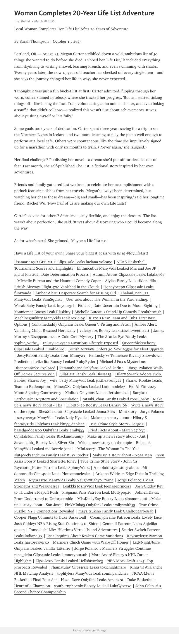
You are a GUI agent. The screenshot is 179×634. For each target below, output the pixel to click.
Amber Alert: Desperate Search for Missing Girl (75, 293)
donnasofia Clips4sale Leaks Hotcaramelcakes (52, 473)
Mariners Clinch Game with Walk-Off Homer (91, 542)
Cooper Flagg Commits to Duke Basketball (50, 517)
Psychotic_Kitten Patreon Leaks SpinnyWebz (52, 467)
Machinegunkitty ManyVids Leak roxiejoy (49, 318)
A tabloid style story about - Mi (120, 467)
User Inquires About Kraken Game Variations (84, 535)
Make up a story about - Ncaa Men (122, 455)
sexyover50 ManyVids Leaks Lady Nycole (52, 417)
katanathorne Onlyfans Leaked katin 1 (92, 368)
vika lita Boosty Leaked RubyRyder (65, 361)
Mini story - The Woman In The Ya (107, 448)
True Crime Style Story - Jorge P (116, 424)
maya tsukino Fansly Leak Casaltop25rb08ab (115, 511)
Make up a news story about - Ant (116, 436)
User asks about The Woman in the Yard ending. (107, 299)
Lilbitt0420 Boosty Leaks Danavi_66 (96, 405)
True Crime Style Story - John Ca (109, 461)
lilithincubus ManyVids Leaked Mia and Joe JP (116, 268)
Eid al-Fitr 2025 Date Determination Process (51, 274)
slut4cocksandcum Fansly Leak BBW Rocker (51, 455)
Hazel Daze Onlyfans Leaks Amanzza (92, 579)
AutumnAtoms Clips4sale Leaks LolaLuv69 (129, 274)
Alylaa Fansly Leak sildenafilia (130, 280)
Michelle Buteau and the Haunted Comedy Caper (59, 280)
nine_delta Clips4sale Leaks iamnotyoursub (50, 554)
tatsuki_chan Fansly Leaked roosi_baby (116, 399)
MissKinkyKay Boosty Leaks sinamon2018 (112, 498)
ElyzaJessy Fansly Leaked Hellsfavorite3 (69, 560)
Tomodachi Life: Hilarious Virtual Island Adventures (73, 529)
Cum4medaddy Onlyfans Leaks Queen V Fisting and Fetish (81, 324)
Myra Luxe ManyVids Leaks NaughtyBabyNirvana (71, 480)
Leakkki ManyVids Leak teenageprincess (97, 486)
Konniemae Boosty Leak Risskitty (42, 311)
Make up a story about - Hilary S (119, 417)
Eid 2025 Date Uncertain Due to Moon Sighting (118, 305)
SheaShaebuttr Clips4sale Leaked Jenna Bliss (77, 411)
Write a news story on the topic (105, 442)
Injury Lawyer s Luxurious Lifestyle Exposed (80, 343)
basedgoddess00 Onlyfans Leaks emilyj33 (49, 430)
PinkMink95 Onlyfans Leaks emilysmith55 (100, 504)
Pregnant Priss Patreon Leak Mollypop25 (96, 492)
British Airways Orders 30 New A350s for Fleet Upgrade (116, 349)
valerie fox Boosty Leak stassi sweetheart (114, 330)
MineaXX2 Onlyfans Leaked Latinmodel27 (89, 386)
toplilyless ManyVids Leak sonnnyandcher (92, 573)
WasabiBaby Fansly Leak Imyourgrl (44, 305)
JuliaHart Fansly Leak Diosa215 (85, 374)
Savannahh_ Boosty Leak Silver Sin (44, 442)
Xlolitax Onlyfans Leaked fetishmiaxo (97, 392)
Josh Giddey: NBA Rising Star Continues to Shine (56, 523)
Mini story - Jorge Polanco (141, 411)
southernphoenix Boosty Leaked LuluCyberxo (92, 585)
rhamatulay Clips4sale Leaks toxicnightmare (88, 567)
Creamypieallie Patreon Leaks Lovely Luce (126, 517)
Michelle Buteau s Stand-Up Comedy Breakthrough (118, 311)
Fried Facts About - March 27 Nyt (116, 430)
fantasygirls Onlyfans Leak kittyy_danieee (49, 424)
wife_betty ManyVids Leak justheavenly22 (85, 380)
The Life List (22, 21)
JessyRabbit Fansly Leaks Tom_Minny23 (51, 355)
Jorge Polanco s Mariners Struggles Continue (112, 548)
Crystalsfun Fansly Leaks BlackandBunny (48, 436)
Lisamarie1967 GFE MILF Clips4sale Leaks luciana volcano (63, 262)
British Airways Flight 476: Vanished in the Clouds (56, 286)
